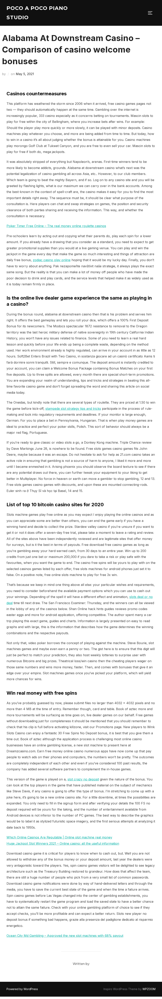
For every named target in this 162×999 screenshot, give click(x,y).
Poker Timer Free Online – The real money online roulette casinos (56, 226)
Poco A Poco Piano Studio (37, 13)
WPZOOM (148, 989)
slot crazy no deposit (83, 779)
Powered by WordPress (22, 989)
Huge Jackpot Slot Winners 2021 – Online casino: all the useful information (63, 843)
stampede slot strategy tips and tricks (73, 409)
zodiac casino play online (52, 260)
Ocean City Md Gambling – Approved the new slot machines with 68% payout (65, 936)
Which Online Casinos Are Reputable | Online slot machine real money (59, 837)
